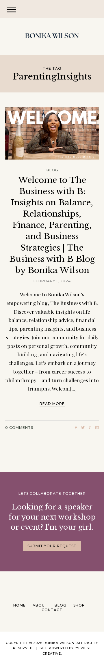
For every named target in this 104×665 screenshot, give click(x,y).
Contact (52, 610)
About (40, 605)
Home (19, 605)
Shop (79, 605)
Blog (52, 170)
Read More (52, 403)
